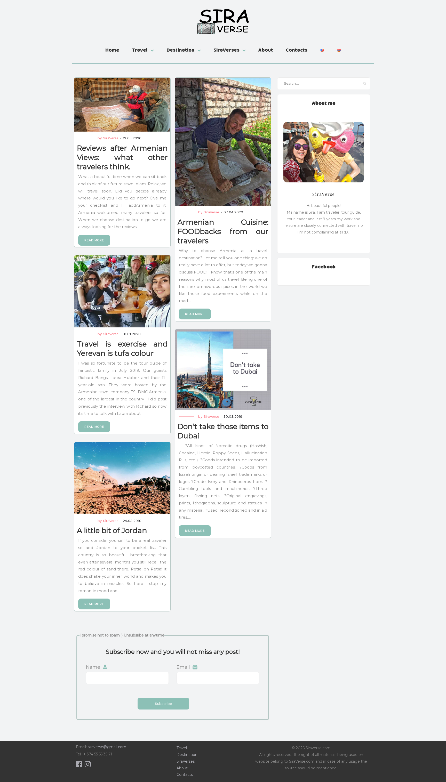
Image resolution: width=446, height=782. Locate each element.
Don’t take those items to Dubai (223, 430)
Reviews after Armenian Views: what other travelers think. (122, 157)
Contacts (296, 49)
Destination (180, 49)
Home (112, 49)
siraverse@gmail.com (107, 747)
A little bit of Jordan (112, 530)
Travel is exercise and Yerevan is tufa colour (122, 348)
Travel (140, 49)
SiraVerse (110, 138)
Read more (94, 240)
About (265, 49)
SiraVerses (226, 49)
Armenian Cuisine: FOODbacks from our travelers (223, 231)
